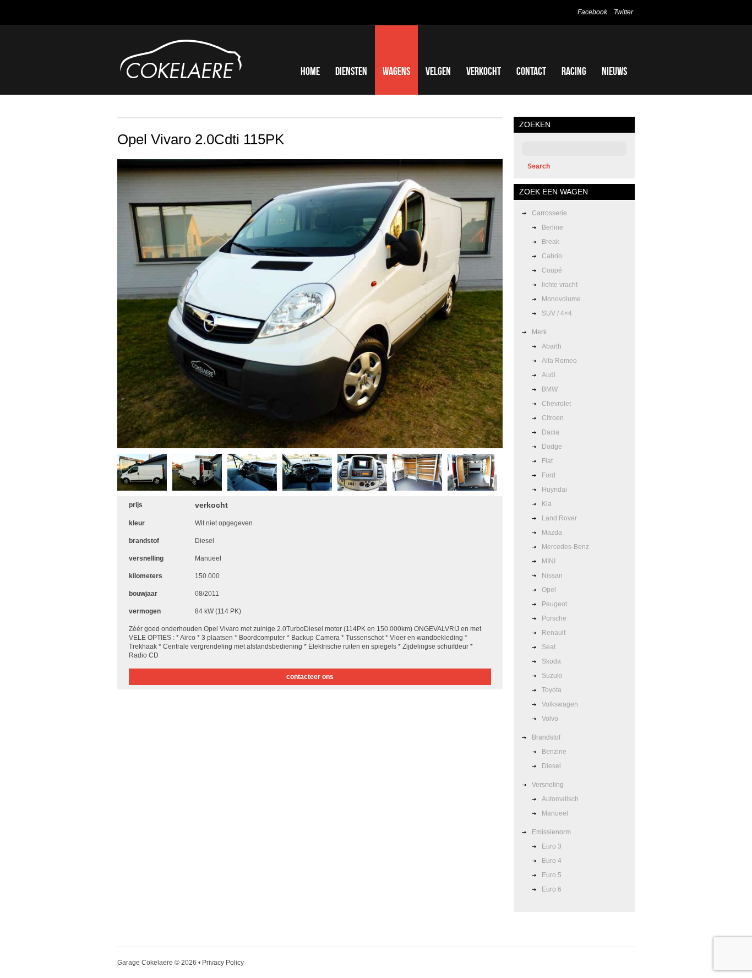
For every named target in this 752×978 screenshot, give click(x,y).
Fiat (547, 461)
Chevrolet (556, 404)
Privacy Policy (223, 962)
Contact (531, 71)
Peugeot (554, 604)
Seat (548, 647)
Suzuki (552, 676)
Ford (548, 475)
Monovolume (561, 299)
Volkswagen (560, 704)
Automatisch (560, 799)
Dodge (552, 446)
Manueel (555, 813)
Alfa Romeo (559, 361)
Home (310, 71)
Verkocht (483, 71)
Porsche (554, 618)
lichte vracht (559, 285)
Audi (548, 375)
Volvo (550, 718)
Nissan (552, 575)
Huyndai (554, 489)
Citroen (553, 418)
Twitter (623, 12)
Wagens (396, 71)
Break (550, 242)
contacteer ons (310, 677)
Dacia (550, 432)
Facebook (592, 12)
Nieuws (614, 71)
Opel (549, 590)
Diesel (551, 766)
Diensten (351, 71)
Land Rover (559, 518)
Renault (553, 633)
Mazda (552, 532)
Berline (552, 227)
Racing (574, 71)
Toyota (552, 690)
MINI (548, 561)
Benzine (554, 752)
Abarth (552, 346)
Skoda (551, 661)
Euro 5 (552, 875)
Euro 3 (552, 846)
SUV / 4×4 (557, 313)
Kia (547, 504)
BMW (550, 389)
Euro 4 (552, 861)
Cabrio (552, 256)
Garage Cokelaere (145, 962)
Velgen (438, 71)
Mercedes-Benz (565, 547)
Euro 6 (552, 889)
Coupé (552, 270)
